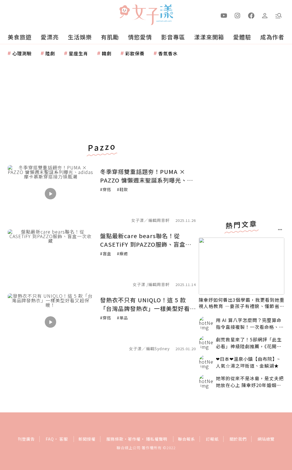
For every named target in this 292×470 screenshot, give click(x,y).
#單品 (122, 318)
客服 (63, 439)
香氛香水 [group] (168, 53)
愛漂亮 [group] (50, 37)
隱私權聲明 (156, 439)
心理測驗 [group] (22, 53)
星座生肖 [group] (78, 53)
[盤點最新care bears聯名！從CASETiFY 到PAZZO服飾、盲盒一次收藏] (50, 257)
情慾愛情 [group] (140, 37)
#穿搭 (105, 189)
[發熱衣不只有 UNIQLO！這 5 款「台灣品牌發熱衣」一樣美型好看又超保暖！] (50, 322)
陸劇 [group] (50, 53)
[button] (278, 15)
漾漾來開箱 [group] (209, 37)
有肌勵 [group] (110, 37)
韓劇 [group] (106, 53)
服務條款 (114, 439)
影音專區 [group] (173, 37)
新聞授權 (87, 439)
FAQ (50, 439)
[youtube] (224, 15)
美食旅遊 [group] (20, 37)
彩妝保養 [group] (135, 53)
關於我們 (238, 439)
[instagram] (237, 15)
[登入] (265, 15)
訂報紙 (212, 439)
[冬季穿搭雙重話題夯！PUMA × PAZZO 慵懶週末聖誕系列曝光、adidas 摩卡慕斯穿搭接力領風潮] (50, 193)
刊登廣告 (26, 439)
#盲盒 (105, 253)
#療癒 (122, 253)
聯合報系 (186, 439)
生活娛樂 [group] (80, 37)
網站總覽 (266, 439)
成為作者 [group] (272, 37)
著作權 (134, 439)
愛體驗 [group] (242, 37)
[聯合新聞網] (124, 12)
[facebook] (251, 15)
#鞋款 (122, 189)
